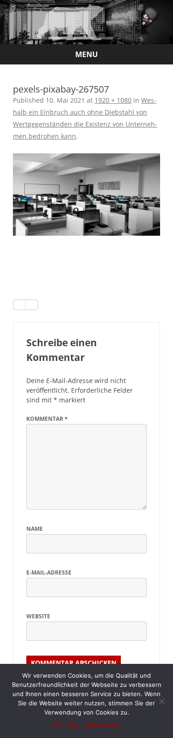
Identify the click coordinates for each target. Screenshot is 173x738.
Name (34, 529)
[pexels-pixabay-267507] (86, 194)
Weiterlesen (102, 724)
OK (58, 724)
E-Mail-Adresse (49, 572)
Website (38, 616)
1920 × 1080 (113, 100)
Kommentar (47, 419)
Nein (73, 724)
